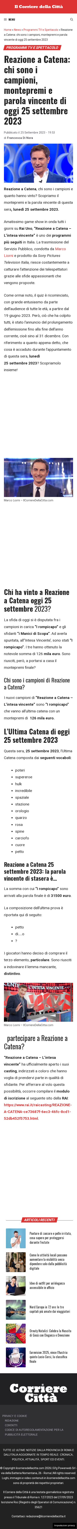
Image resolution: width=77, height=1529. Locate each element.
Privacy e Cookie (14, 1416)
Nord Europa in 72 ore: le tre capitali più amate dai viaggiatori (50, 1309)
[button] (71, 19)
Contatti (11, 1425)
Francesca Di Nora (20, 138)
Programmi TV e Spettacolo (40, 29)
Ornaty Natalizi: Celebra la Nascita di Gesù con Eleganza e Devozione (50, 1333)
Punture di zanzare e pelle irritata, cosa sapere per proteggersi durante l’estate (50, 1238)
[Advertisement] (38, 417)
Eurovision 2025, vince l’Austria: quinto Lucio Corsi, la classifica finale (49, 1357)
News (17, 29)
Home (7, 29)
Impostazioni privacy (64, 1525)
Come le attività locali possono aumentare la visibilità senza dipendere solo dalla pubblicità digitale (48, 1262)
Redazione (12, 1420)
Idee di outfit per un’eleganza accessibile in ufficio (47, 1285)
